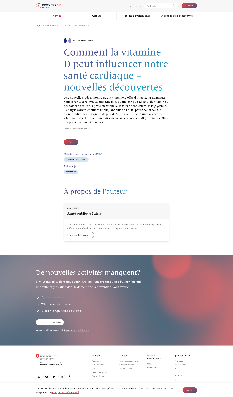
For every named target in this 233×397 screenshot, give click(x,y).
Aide (177, 368)
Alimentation (71, 171)
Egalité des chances (100, 372)
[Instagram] (61, 377)
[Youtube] (46, 377)
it (136, 6)
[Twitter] (39, 377)
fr (140, 6)
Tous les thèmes (98, 376)
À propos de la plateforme (177, 15)
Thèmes (56, 15)
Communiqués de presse (129, 360)
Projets (150, 363)
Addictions (96, 360)
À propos (179, 360)
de (131, 6)
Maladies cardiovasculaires (76, 159)
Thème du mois (126, 368)
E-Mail (178, 380)
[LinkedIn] (54, 377)
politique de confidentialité (65, 392)
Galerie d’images (126, 364)
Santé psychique (99, 364)
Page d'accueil (42, 25)
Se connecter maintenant (76, 330)
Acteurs (96, 15)
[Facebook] (69, 377)
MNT (94, 368)
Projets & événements (137, 15)
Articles (55, 25)
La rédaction (180, 364)
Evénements (152, 367)
